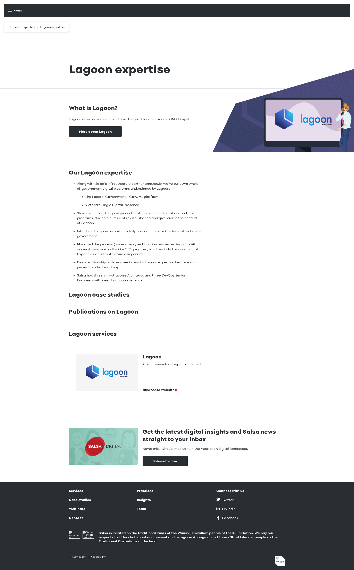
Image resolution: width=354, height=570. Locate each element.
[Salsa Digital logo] (45, 10)
